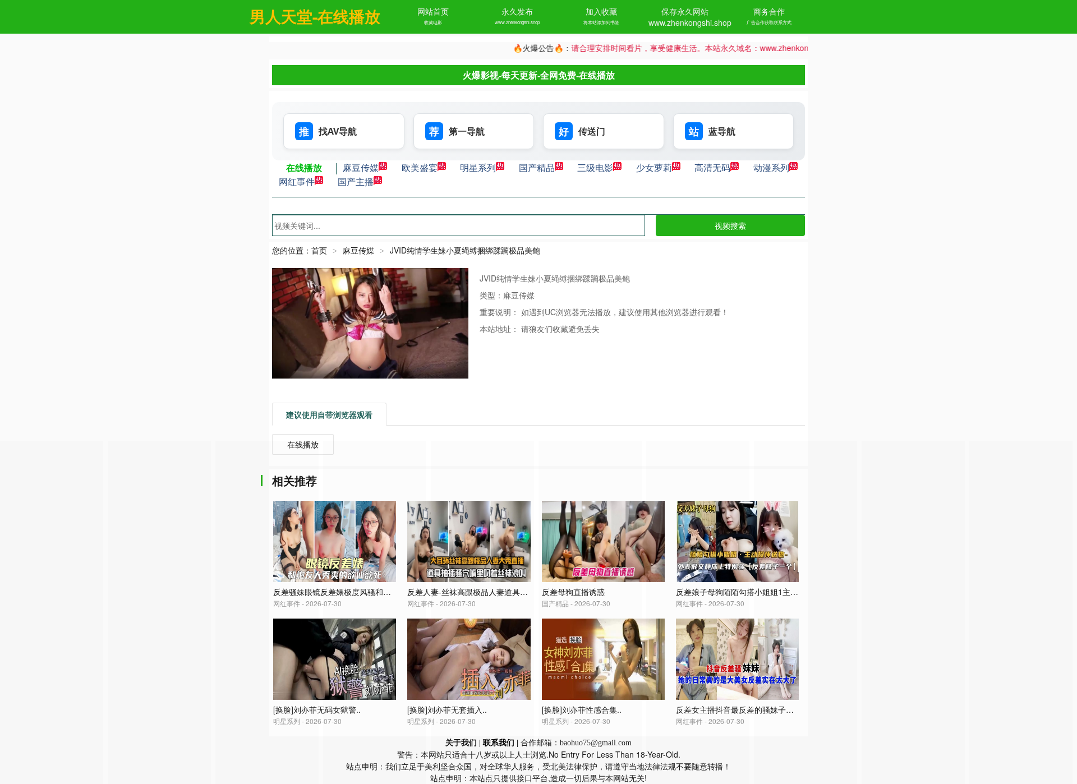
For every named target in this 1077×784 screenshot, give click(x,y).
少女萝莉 (654, 167)
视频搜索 (730, 225)
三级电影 (595, 167)
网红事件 (297, 181)
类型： (491, 295)
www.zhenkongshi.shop (517, 22)
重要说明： (500, 311)
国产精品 (537, 167)
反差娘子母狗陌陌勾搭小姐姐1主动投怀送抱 (753, 591)
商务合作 (769, 11)
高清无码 (712, 167)
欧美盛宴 (420, 167)
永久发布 (517, 11)
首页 (319, 250)
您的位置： (291, 250)
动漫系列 (771, 167)
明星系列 (478, 167)
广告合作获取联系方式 (769, 22)
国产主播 (356, 181)
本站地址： (500, 328)
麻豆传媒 (361, 167)
